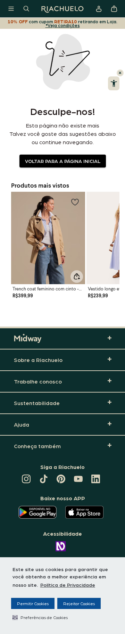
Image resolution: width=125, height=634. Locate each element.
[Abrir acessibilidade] (113, 83)
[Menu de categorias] (11, 9)
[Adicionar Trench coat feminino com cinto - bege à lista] (75, 201)
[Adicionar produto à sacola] (77, 276)
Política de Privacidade (67, 585)
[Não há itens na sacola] (114, 9)
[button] (40, 617)
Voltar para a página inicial (62, 161)
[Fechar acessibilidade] (120, 72)
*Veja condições (62, 25)
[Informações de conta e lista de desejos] (99, 9)
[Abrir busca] (26, 9)
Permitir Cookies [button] (33, 603)
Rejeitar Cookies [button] (79, 603)
